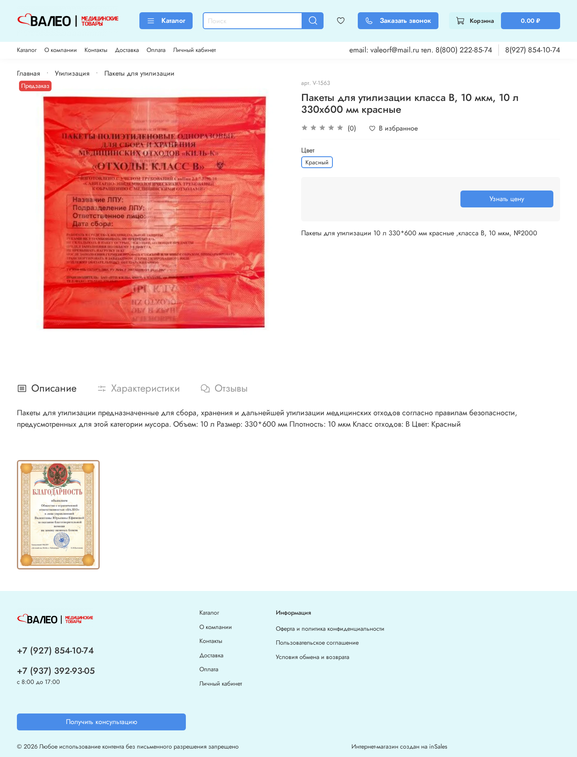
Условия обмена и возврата (312, 657)
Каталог (173, 20)
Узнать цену (507, 199)
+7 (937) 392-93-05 (56, 670)
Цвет (307, 150)
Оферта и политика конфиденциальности (330, 628)
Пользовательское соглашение (317, 642)
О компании (60, 50)
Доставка (127, 50)
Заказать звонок (405, 20)
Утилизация (72, 73)
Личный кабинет (194, 50)
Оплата (156, 50)
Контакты (95, 50)
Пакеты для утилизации (139, 73)
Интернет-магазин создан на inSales (399, 746)
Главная (28, 73)
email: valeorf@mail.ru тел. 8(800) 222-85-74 (420, 49)
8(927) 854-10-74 (532, 49)
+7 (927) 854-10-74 (55, 650)
